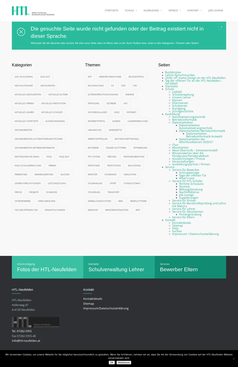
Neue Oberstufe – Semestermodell (194, 150)
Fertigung (93, 103)
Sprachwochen (46, 201)
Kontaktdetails (181, 223)
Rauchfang (134, 165)
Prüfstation (114, 165)
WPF (138, 209)
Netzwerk (93, 147)
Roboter (92, 174)
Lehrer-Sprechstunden (28, 183)
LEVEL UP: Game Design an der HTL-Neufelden (195, 78)
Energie (130, 94)
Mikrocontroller (97, 138)
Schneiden (110, 174)
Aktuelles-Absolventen (28, 94)
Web (120, 201)
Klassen (65, 174)
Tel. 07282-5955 (22, 331)
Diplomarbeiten (23, 130)
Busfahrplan (173, 72)
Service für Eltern (183, 217)
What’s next (186, 178)
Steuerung (94, 192)
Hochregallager (97, 112)
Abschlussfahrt (24, 85)
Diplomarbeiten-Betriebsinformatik (35, 147)
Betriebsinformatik (184, 120)
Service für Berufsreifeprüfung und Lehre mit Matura (199, 204)
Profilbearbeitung (134, 156)
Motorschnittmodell (127, 138)
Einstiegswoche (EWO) (27, 156)
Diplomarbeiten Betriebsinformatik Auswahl (204, 135)
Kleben (116, 121)
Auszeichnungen (55, 121)
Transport (113, 192)
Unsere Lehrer (181, 97)
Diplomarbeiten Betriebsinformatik (202, 131)
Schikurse (51, 192)
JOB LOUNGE (215, 10)
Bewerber (171, 269)
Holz (117, 112)
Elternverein (180, 103)
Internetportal (96, 121)
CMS (123, 85)
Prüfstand (94, 165)
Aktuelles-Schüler (51, 112)
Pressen (111, 156)
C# (112, 85)
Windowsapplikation (116, 209)
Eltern (191, 269)
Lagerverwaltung (138, 121)
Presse (18, 192)
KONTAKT (193, 10)
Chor (175, 145)
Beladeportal (136, 76)
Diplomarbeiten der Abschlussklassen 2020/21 (196, 140)
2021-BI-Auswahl (24, 76)
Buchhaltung (96, 85)
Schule (169, 89)
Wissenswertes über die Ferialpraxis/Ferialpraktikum (190, 154)
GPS (126, 103)
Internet (132, 112)
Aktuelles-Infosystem (53, 103)
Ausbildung (172, 114)
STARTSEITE (111, 10)
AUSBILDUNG (151, 10)
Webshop (93, 209)
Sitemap (177, 225)
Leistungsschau (57, 183)
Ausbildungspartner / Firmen (191, 164)
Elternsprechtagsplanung (103, 94)
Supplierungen (188, 198)
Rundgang (179, 108)
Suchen (177, 231)
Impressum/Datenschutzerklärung (106, 308)
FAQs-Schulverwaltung (28, 165)
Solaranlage (95, 183)
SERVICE (173, 10)
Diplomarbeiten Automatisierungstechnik (195, 126)
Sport (113, 183)
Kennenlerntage (44, 174)
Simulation (130, 174)
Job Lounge (186, 195)
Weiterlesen (124, 362)
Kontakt (170, 220)
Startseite (171, 86)
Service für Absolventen (187, 212)
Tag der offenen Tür (26, 209)
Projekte (34, 192)
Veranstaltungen (55, 209)
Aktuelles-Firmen (24, 103)
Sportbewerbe (23, 201)
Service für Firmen (184, 200)
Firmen (52, 165)
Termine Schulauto (191, 184)
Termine (184, 186)
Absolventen (47, 85)
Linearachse (95, 130)
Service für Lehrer (183, 209)
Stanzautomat (132, 183)
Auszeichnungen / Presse (188, 159)
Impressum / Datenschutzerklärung (195, 234)
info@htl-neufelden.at (26, 341)
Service (170, 167)
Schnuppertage (189, 173)
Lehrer (136, 269)
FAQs (49, 156)
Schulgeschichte (182, 111)
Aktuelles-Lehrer (24, 112)
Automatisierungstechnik (188, 117)
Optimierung (140, 147)
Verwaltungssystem (99, 201)
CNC (135, 85)
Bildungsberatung (191, 189)
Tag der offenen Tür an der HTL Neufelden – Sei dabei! (193, 82)
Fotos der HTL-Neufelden (46, 269)
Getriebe (111, 103)
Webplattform (138, 201)
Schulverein (179, 106)
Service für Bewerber (185, 170)
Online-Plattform (116, 147)
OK (111, 362)
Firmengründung (190, 214)
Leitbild (177, 92)
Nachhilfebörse (189, 192)
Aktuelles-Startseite (26, 121)
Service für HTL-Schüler (187, 181)
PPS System (94, 156)
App (90, 76)
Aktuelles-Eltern (58, 94)
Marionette (115, 130)
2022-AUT (45, 76)
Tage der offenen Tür (192, 175)
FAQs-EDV (64, 156)
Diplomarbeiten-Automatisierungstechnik (39, 138)
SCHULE (129, 10)
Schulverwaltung (183, 94)
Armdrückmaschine (110, 76)
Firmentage (21, 174)
